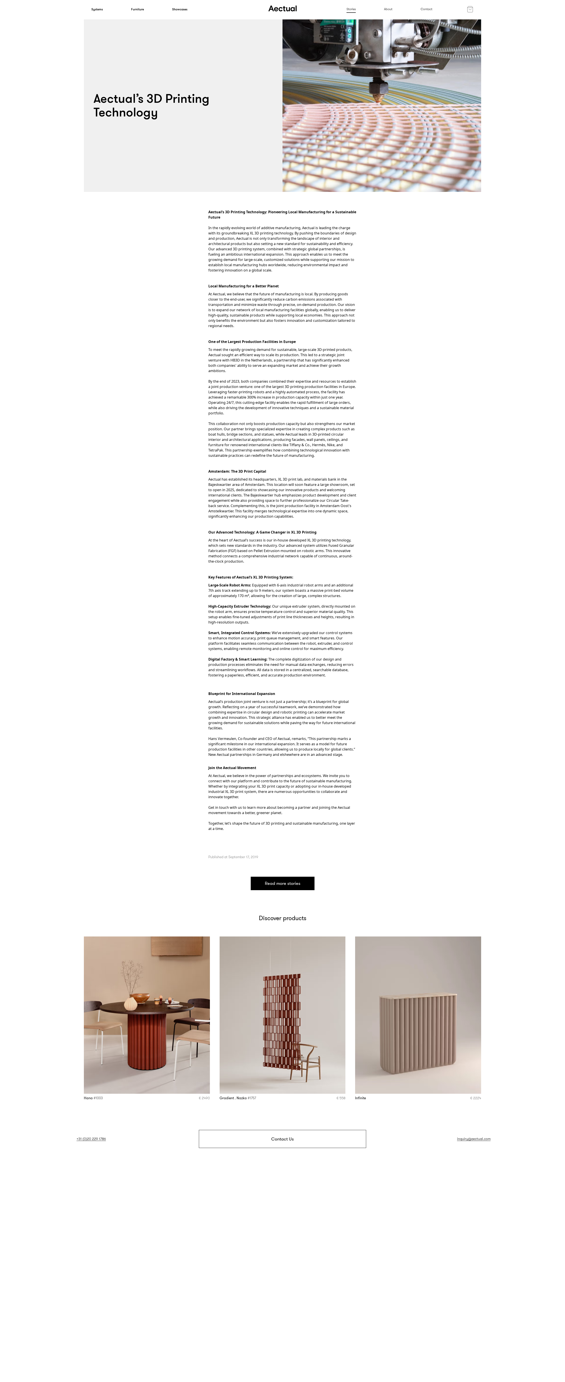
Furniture (137, 9)
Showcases (179, 9)
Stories (351, 9)
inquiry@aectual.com (474, 1139)
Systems (97, 9)
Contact (426, 9)
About (388, 9)
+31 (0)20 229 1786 (91, 1139)
